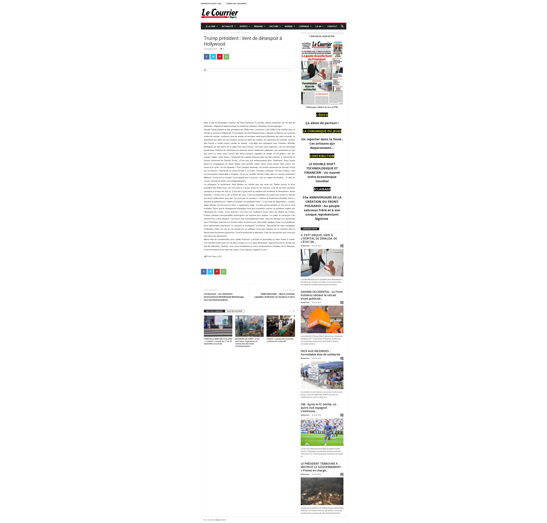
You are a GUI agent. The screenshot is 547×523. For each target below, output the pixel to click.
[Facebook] (207, 57)
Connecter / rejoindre (236, 3)
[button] (342, 26)
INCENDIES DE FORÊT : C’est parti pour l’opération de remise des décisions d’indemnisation (247, 342)
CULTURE (273, 26)
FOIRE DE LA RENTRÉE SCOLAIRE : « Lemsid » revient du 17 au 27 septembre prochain (218, 341)
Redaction (305, 246)
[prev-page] (290, 311)
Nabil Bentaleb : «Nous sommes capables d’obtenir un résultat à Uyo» (274, 295)
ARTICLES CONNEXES (214, 311)
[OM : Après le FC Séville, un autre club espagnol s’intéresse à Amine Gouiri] (322, 432)
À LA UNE (210, 26)
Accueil (206, 33)
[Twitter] (213, 57)
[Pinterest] (220, 57)
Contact (332, 26)
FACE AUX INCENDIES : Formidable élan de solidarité (320, 352)
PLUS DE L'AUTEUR (234, 311)
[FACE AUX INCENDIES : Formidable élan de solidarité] (322, 375)
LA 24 (318, 26)
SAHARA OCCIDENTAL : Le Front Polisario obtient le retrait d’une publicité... (322, 295)
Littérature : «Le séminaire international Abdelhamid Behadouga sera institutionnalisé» (224, 296)
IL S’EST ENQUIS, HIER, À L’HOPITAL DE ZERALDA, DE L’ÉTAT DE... (319, 238)
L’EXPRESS (304, 26)
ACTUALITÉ (227, 26)
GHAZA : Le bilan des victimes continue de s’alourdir (280, 340)
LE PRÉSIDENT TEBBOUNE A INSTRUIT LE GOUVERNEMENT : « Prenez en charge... (321, 467)
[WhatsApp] (226, 57)
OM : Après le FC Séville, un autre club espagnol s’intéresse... (318, 407)
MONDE (288, 26)
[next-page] (293, 311)
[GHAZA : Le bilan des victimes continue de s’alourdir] (281, 326)
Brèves (213, 33)
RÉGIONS (258, 26)
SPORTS (243, 26)
